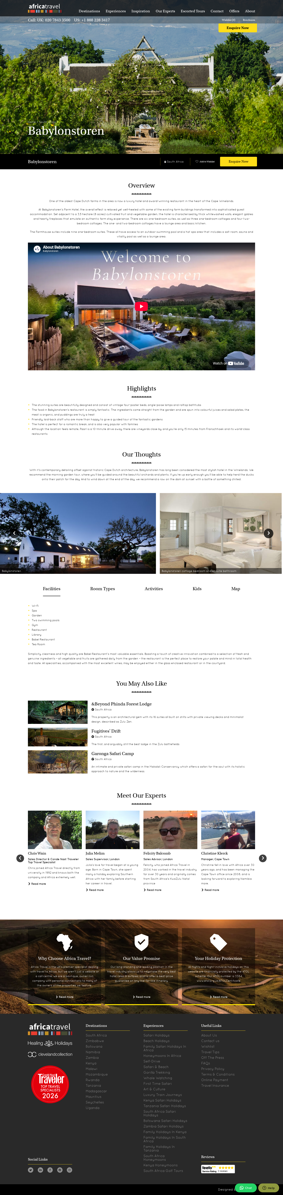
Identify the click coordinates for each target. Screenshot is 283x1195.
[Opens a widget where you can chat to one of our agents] (268, 1188)
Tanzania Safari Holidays (164, 1106)
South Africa (47, 122)
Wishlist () (228, 20)
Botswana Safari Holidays (165, 1121)
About (250, 11)
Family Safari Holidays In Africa (164, 1048)
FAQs (205, 1063)
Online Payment (214, 1080)
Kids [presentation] (197, 588)
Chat (248, 1187)
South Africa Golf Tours (163, 1171)
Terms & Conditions (218, 1074)
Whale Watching (157, 1078)
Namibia (93, 1052)
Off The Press (212, 1058)
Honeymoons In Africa (162, 1056)
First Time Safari (157, 1084)
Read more (38, 883)
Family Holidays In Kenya (165, 1132)
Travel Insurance (215, 1085)
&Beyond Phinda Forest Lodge (121, 704)
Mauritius (93, 1097)
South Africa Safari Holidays (159, 1113)
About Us (209, 1035)
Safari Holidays (156, 1035)
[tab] (51, 588)
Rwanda (93, 1080)
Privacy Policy (212, 1069)
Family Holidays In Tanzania (159, 1148)
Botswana (94, 1046)
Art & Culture (154, 1089)
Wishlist (208, 1046)
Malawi (91, 1069)
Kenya (91, 1063)
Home (32, 122)
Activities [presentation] (154, 588)
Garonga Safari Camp (112, 753)
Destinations (89, 11)
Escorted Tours (193, 11)
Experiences (116, 11)
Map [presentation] (235, 588)
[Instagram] (69, 1171)
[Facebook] (50, 1171)
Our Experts (165, 11)
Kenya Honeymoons (160, 1165)
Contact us (210, 1041)
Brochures (249, 20)
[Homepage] (44, 9)
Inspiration (140, 11)
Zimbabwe (95, 1041)
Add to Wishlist (207, 161)
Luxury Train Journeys (162, 1095)
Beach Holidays (156, 1041)
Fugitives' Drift (106, 731)
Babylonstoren (42, 161)
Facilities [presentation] (51, 588)
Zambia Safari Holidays (163, 1126)
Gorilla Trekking (156, 1072)
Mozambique (97, 1074)
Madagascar (96, 1091)
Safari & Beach (156, 1067)
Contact (217, 11)
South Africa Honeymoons (154, 1158)
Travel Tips (210, 1052)
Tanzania (93, 1085)
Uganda (93, 1108)
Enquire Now (238, 28)
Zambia (92, 1058)
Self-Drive (151, 1061)
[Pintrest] (60, 1171)
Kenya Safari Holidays (162, 1100)
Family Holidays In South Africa (164, 1139)
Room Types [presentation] (102, 588)
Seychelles (95, 1102)
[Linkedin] (40, 1171)
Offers (234, 11)
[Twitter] (30, 1171)
